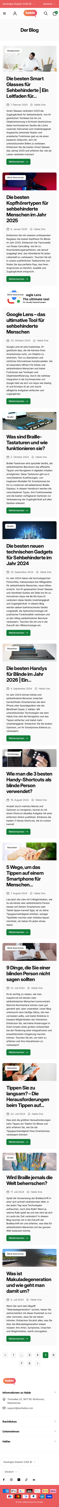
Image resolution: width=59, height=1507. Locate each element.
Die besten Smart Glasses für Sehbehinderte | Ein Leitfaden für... (27, 87)
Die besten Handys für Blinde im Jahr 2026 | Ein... (26, 674)
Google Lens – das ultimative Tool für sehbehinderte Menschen (25, 323)
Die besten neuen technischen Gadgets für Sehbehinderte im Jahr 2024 (29, 554)
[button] (4, 13)
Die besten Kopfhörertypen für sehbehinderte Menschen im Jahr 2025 (27, 208)
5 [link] (45, 1354)
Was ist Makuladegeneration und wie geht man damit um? (28, 1282)
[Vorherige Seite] (5, 1355)
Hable (25, 1502)
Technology (13, 754)
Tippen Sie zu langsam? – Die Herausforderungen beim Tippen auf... (27, 1096)
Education (12, 648)
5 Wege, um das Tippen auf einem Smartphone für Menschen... (25, 875)
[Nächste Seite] (37, 1364)
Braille (10, 417)
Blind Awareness (15, 177)
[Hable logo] (9, 1383)
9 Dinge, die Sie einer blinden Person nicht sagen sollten (28, 973)
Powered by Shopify (35, 1502)
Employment (13, 51)
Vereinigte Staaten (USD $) (16, 3)
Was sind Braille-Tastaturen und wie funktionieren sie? (27, 442)
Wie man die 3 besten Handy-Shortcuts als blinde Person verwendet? (29, 782)
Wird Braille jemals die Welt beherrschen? (29, 1180)
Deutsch (47, 3)
